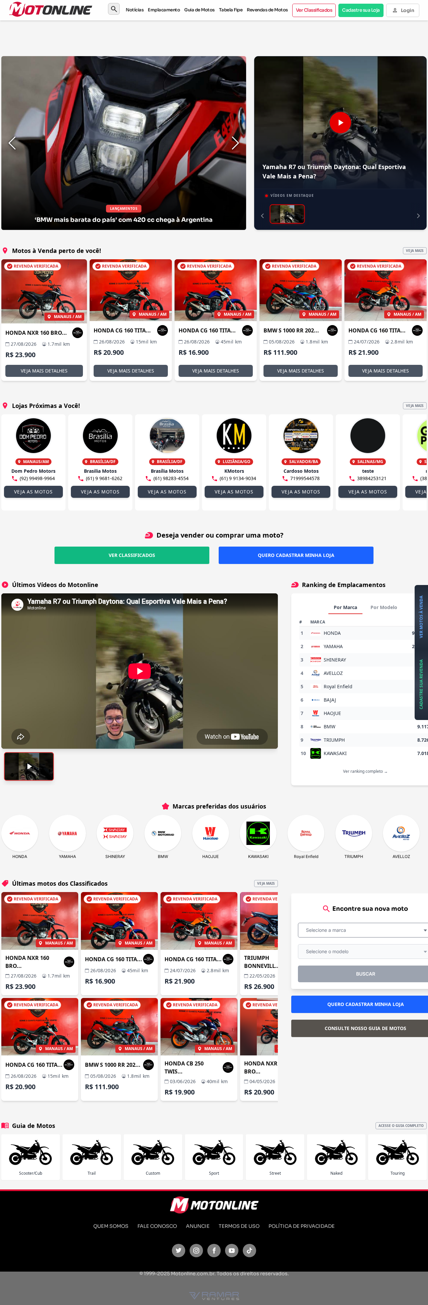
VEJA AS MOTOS (33, 491)
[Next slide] (235, 143)
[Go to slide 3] (228, 63)
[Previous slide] (12, 143)
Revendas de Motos (267, 10)
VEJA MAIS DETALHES (44, 371)
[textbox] (328, 930)
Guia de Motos (199, 10)
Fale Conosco (157, 1226)
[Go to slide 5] (239, 63)
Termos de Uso (239, 1226)
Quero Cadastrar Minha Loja (296, 555)
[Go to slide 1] (217, 63)
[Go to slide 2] (223, 63)
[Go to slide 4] (233, 63)
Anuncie (198, 1226)
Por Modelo (383, 607)
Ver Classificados (314, 10)
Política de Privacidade (302, 1226)
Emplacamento (164, 10)
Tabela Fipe (231, 10)
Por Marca (345, 607)
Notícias (134, 10)
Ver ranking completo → (365, 771)
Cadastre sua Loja (361, 10)
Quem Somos (110, 1226)
